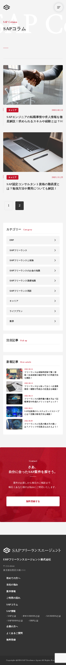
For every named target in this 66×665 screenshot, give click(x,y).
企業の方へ (12, 626)
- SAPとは (11, 616)
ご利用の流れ (13, 598)
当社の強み (12, 584)
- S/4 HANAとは (53, 616)
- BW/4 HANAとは (31, 616)
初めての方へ (13, 578)
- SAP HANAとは (14, 621)
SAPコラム (12, 604)
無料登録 (11, 640)
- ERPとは (33, 621)
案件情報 (11, 591)
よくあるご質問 (14, 633)
